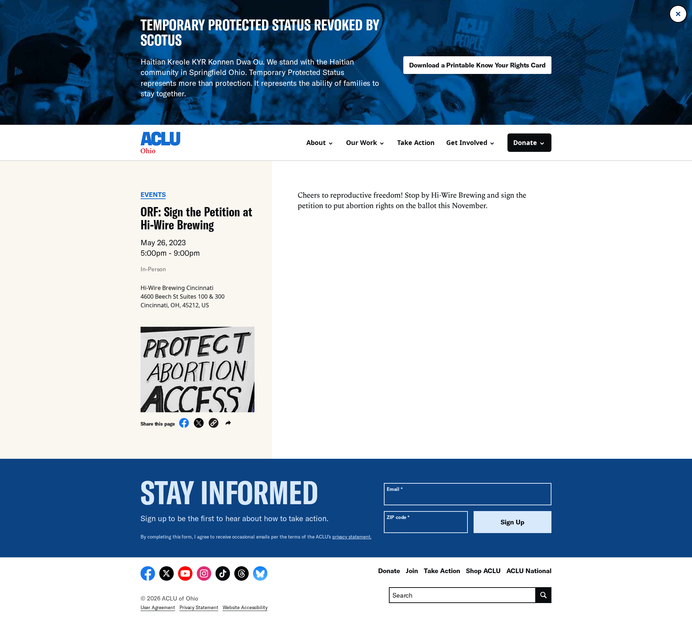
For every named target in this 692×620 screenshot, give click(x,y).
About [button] (316, 142)
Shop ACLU (483, 571)
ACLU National (528, 571)
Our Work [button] (361, 142)
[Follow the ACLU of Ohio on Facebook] (148, 574)
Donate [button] (525, 142)
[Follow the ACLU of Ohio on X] (166, 574)
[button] (213, 424)
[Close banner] (678, 14)
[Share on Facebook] (184, 426)
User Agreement (158, 607)
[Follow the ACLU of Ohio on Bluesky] (260, 574)
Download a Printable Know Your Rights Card (477, 65)
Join (412, 571)
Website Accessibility (245, 607)
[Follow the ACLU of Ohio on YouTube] (185, 574)
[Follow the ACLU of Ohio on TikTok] (223, 574)
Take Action (416, 142)
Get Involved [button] (466, 142)
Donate (389, 571)
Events (153, 194)
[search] (543, 595)
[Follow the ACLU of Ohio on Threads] (241, 574)
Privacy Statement (198, 607)
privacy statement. (352, 537)
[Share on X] (199, 426)
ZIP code (398, 517)
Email (394, 489)
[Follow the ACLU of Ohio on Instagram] (204, 574)
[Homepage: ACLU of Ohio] (166, 142)
